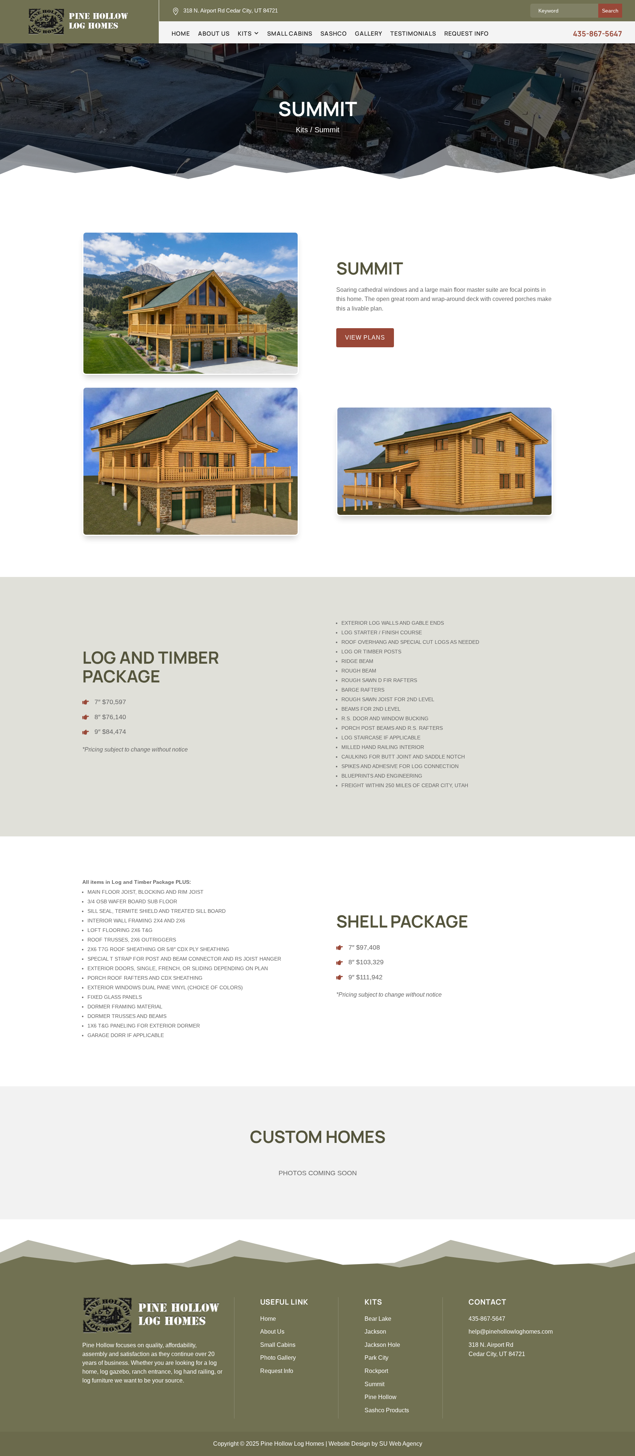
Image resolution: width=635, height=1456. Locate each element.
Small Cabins (289, 34)
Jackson (375, 1331)
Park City (376, 1358)
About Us (214, 34)
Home (181, 34)
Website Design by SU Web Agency (375, 1444)
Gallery (368, 34)
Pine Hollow (381, 1397)
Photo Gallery (278, 1358)
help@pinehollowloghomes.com (511, 1331)
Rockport (376, 1371)
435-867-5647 (597, 34)
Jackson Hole (382, 1345)
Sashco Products (387, 1410)
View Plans (365, 337)
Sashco (333, 34)
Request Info (466, 34)
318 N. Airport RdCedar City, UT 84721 (497, 1350)
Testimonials (413, 34)
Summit (374, 1384)
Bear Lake (378, 1319)
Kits (245, 34)
